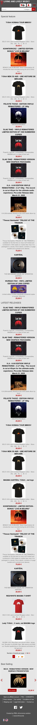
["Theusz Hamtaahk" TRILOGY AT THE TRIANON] (19, 232)
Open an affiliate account (11, 697)
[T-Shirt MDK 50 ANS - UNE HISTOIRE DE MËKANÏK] (19, 88)
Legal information (19, 702)
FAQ (22, 697)
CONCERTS (30, 697)
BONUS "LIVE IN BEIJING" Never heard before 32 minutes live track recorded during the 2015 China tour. (18, 69)
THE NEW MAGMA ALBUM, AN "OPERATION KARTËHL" (18, 275)
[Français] (3, 720)
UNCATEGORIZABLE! (18, 124)
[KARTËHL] (18, 265)
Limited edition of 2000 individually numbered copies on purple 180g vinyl (18, 295)
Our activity (17, 699)
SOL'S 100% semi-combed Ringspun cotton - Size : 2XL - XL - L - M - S (18, 616)
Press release (7, 699)
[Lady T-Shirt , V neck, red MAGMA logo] (18, 633)
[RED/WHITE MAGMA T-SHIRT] (19, 606)
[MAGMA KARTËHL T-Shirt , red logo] (19, 490)
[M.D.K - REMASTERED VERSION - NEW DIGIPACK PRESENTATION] (19, 680)
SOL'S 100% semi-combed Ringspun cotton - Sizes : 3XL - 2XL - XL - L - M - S (18, 42)
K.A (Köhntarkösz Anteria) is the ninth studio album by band (18, 214)
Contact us (30, 702)
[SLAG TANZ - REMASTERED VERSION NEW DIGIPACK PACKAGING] (19, 170)
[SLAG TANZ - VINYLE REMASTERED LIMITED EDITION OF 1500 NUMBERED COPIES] (19, 143)
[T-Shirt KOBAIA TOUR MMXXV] (19, 32)
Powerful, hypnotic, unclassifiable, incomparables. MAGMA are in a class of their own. (18, 153)
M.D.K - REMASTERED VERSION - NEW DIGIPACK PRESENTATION (18, 670)
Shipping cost (8, 702)
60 (29, 653)
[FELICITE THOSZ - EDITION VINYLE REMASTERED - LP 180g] (19, 115)
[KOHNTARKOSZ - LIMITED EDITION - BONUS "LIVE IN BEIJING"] (19, 59)
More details (12, 690)
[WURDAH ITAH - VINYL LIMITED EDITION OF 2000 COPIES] (19, 289)
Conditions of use (28, 699)
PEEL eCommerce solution (22, 713)
